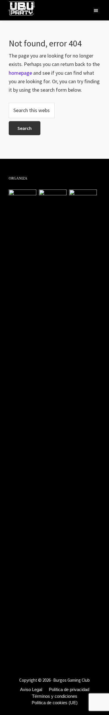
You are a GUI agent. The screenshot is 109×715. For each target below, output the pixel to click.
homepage (20, 72)
